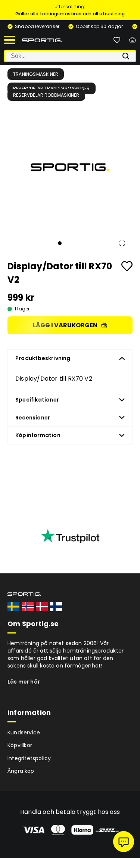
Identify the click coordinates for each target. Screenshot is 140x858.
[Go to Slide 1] (60, 243)
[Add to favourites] (127, 266)
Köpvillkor (19, 745)
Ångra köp (20, 771)
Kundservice (23, 732)
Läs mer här (23, 681)
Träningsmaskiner (35, 74)
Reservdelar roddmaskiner (46, 95)
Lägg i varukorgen (65, 325)
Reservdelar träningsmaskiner (51, 88)
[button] (70, 167)
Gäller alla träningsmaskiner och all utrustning (70, 13)
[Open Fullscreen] (122, 243)
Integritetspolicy (29, 758)
